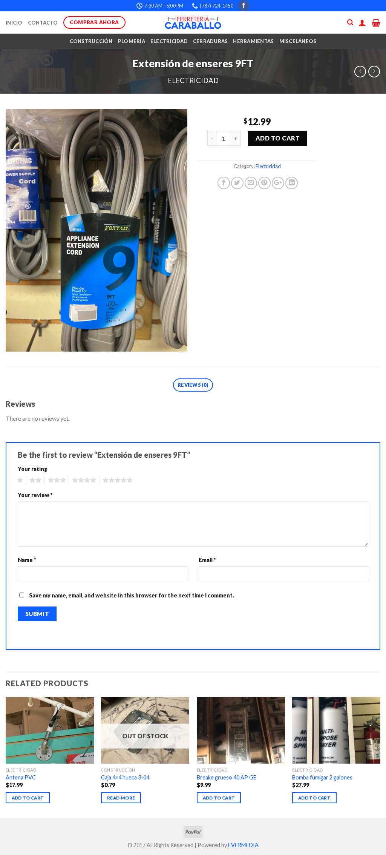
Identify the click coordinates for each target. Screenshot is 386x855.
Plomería (131, 41)
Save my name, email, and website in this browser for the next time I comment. (131, 595)
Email (207, 560)
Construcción (91, 41)
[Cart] (376, 22)
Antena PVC (21, 777)
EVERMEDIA (243, 845)
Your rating (32, 469)
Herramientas (253, 41)
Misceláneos (298, 41)
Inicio (14, 23)
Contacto (43, 23)
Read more (121, 797)
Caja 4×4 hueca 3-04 (125, 777)
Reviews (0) (193, 385)
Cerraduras (210, 41)
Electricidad (169, 41)
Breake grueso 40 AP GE (226, 777)
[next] (380, 756)
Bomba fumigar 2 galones (322, 777)
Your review (35, 495)
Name (27, 560)
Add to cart (278, 138)
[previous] (6, 756)
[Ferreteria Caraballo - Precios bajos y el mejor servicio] (193, 23)
